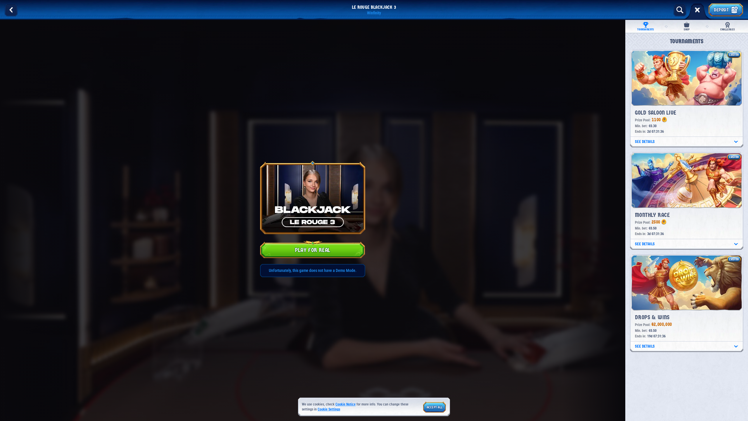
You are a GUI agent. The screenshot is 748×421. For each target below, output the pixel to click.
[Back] (11, 10)
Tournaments (645, 29)
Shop (687, 29)
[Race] (697, 10)
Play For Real (312, 250)
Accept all (435, 407)
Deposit (721, 10)
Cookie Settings (329, 409)
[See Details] (736, 141)
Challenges (727, 29)
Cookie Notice (345, 404)
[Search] (679, 10)
